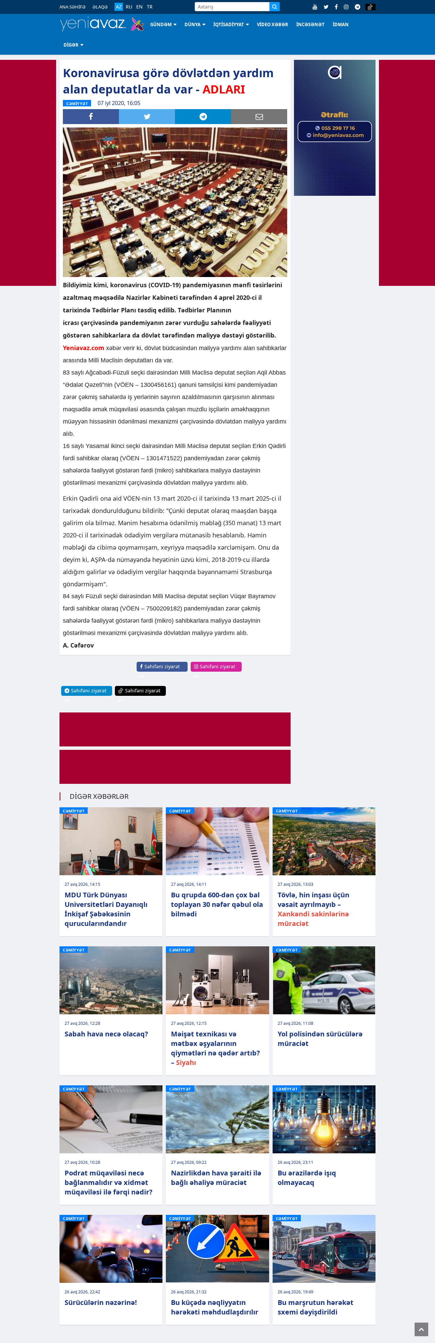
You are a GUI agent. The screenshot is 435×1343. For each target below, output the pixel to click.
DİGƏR (71, 45)
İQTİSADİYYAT (228, 24)
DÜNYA (193, 24)
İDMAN (341, 24)
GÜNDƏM (161, 24)
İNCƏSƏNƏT (310, 24)
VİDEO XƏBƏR (272, 24)
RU (129, 7)
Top (421, 1329)
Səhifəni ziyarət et (160, 671)
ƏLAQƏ (100, 7)
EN (139, 7)
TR (150, 7)
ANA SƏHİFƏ (72, 7)
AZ (119, 6)
